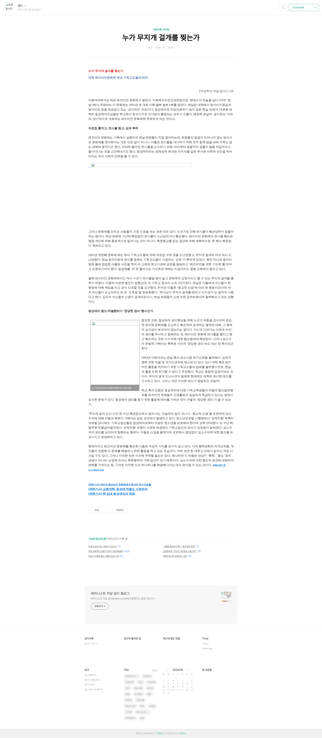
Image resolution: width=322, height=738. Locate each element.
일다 (20, 5)
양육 (128, 694)
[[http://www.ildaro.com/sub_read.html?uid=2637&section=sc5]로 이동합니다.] (89, 165)
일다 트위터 (89, 684)
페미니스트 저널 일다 (144, 712)
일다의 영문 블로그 (93, 680)
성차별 (128, 712)
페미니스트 (130, 706)
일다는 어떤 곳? (91, 643)
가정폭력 (147, 676)
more (154, 670)
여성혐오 (138, 694)
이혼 (142, 706)
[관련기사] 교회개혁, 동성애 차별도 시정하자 (118, 489)
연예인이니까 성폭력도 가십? (175, 556)
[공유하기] (102, 510)
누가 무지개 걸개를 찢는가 (161, 37)
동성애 (150, 688)
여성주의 (129, 682)
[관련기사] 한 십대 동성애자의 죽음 (111, 493)
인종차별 (140, 700)
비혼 (149, 694)
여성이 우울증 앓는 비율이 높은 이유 (103, 556)
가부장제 (151, 682)
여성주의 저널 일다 (133, 676)
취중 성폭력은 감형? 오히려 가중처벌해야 (105, 551)
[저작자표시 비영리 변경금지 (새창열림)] (132, 510)
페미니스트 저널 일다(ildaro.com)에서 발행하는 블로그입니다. (123, 598)
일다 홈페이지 (90, 675)
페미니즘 (138, 688)
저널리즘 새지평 (161, 29)
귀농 (142, 718)
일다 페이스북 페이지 (93, 689)
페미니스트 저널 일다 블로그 (110, 593)
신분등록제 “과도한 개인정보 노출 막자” (180, 551)
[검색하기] (283, 7)
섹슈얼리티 (130, 718)
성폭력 (128, 700)
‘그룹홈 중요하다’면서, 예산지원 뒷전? (179, 546)
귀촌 (140, 682)
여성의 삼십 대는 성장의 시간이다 (102, 546)
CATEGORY (298, 7)
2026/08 (178, 669)
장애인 (152, 706)
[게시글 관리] (107, 510)
